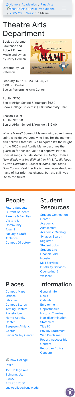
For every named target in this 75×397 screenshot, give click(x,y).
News (44, 296)
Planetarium (14, 313)
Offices (10, 296)
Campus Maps (15, 291)
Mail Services (49, 262)
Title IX (45, 326)
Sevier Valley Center (19, 335)
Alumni (10, 229)
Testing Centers (16, 309)
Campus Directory (18, 242)
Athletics (11, 238)
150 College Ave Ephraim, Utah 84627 (17, 374)
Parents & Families (18, 216)
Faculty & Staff (16, 234)
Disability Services (53, 267)
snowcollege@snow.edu (22, 387)
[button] (69, 391)
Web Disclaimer (51, 335)
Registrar (46, 241)
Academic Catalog (53, 232)
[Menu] (64, 8)
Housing (46, 258)
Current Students (17, 212)
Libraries (11, 300)
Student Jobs (49, 245)
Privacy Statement (53, 331)
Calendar (46, 300)
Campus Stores (16, 304)
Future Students (16, 207)
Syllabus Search (51, 236)
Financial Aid (49, 254)
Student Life (48, 249)
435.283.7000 (15, 383)
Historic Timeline (51, 313)
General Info (48, 291)
